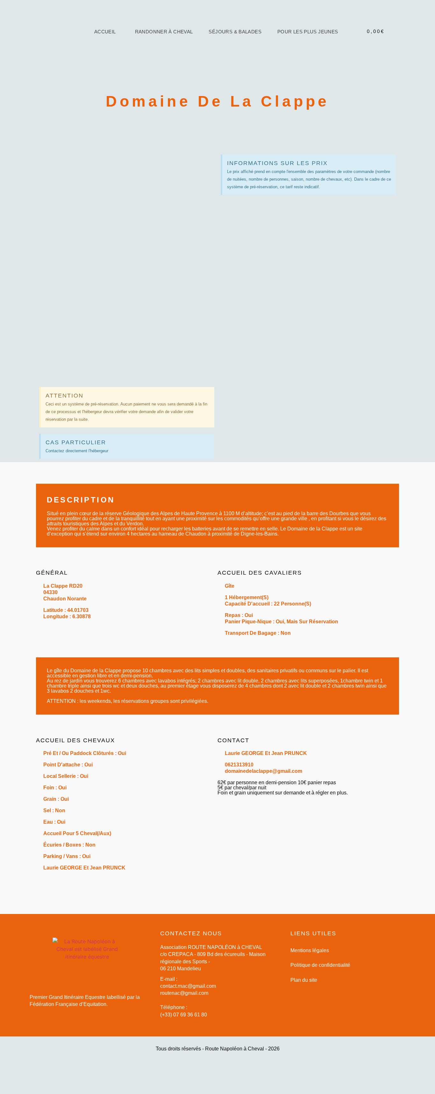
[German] (371, 45)
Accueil (105, 31)
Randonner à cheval (164, 31)
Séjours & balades (235, 31)
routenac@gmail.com (184, 1021)
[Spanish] (384, 45)
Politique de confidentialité (320, 965)
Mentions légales (309, 950)
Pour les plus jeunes (307, 31)
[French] (364, 45)
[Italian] (377, 45)
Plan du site (303, 980)
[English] (358, 45)
